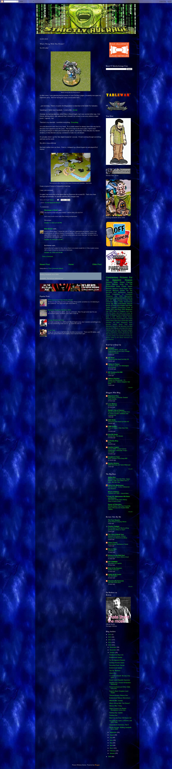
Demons (109, 282)
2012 (110, 640)
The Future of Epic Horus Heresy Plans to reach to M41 (117, 500)
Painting (129, 282)
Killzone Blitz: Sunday (116, 700)
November (113, 650)
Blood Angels (123, 288)
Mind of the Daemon (115, 568)
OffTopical (119, 317)
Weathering (126, 332)
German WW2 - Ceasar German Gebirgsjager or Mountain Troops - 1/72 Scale (118, 450)
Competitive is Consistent (122, 294)
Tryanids (114, 307)
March (112, 748)
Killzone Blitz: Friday (115, 706)
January (112, 753)
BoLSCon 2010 (111, 292)
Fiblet (130, 318)
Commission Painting (112, 298)
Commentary (112, 277)
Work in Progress (119, 311)
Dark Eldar (129, 305)
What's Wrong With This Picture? (119, 703)
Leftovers (113, 335)
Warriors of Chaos (111, 318)
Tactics (108, 307)
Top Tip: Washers (114, 670)
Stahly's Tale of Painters (116, 410)
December (113, 647)
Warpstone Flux (113, 396)
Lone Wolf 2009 (123, 328)
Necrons (108, 290)
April (111, 745)
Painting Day (113, 715)
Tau (116, 330)
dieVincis (111, 348)
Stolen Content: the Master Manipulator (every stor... (118, 709)
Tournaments (128, 301)
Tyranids (120, 300)
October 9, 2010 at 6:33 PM (53, 223)
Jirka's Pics (112, 673)
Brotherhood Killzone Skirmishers (119, 698)
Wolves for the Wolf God (116, 555)
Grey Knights (121, 305)
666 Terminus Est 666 (115, 372)
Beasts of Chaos (111, 305)
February (113, 750)
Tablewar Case (110, 330)
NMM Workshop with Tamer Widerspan (119, 465)
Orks (117, 313)
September (113, 732)
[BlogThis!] (63, 200)
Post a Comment (47, 256)
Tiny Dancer (111, 374)
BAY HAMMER (112, 561)
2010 (110, 645)
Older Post (96, 264)
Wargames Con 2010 (114, 296)
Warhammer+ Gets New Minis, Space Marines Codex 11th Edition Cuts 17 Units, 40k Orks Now (119, 480)
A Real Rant (128, 300)
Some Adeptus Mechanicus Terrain (118, 544)
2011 (109, 642)
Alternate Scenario (113, 333)
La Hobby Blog (113, 441)
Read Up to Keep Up (126, 313)
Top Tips (129, 290)
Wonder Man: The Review (115, 436)
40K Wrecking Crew (123, 326)
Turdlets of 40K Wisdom (116, 337)
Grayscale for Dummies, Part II (119, 725)
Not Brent (116, 322)
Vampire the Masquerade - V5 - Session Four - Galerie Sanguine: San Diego (119, 381)
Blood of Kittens (113, 492)
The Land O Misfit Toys (116, 534)
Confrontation (122, 303)
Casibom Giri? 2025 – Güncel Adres (118, 493)
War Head (111, 357)
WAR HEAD (111, 420)
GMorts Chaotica (113, 378)
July (111, 737)
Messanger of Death (51, 210)
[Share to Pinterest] (69, 200)
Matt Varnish (48, 229)
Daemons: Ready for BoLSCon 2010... (60, 310)
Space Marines (112, 284)
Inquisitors (108, 322)
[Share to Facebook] (67, 200)
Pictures (124, 277)
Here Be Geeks (113, 434)
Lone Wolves (112, 404)
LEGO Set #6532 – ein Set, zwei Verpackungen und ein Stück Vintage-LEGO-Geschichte (119, 351)
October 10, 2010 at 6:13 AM (53, 239)
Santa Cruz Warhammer (116, 485)
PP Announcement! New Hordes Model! (60, 300)
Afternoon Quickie (118, 290)
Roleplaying (124, 322)
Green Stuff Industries (124, 333)
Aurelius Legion (113, 447)
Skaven (130, 328)
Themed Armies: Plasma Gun (118, 695)
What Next (111, 339)
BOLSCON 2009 (125, 298)
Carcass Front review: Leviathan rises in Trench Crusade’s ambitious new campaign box (119, 413)
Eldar (118, 286)
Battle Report (119, 282)
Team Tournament (122, 330)
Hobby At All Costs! (114, 574)
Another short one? (113, 569)
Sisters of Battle (121, 315)
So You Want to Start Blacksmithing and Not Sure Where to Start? (118, 529)
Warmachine (128, 296)
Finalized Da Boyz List (116, 655)
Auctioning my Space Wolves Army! (118, 557)
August (112, 735)
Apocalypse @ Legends (115, 563)
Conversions (122, 307)
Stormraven (129, 315)
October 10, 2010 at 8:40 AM (53, 252)
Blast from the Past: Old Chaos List (120, 718)
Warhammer (122, 292)
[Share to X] (65, 200)
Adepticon (115, 288)
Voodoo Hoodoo (113, 463)
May (111, 743)
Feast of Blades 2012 (123, 318)
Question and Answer (124, 335)
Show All (130, 387)
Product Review (127, 317)
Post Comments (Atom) (55, 268)
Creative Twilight (113, 526)
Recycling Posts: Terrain (117, 665)
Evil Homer (112, 313)
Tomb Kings (128, 324)
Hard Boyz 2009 (119, 309)
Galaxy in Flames (114, 364)
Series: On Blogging (111, 315)
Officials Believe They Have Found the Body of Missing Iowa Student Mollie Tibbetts (119, 507)
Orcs (117, 335)
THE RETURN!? (112, 576)
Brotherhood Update (115, 657)
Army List (124, 284)
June (111, 740)
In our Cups (51, 330)
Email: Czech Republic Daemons (119, 680)
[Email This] (62, 200)
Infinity (130, 320)
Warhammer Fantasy (116, 332)
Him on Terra (112, 549)
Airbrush (129, 303)
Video (130, 288)
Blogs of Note (110, 317)
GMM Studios (112, 426)
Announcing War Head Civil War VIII (118, 359)
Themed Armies (118, 324)
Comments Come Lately (114, 301)
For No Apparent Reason (53, 202)
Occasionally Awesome (116, 581)
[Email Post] (58, 200)
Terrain (108, 303)
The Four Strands (114, 520)
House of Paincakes (122, 320)
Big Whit (114, 303)
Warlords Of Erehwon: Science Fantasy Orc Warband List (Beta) (117, 537)
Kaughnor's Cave (114, 457)
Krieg (109, 442)
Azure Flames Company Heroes (117, 521)
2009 (110, 756)
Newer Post (45, 264)
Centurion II (111, 550)
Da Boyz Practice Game (116, 662)
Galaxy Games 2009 (111, 320)
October (112, 652)
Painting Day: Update (116, 712)
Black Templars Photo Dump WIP (117, 458)
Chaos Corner (112, 542)
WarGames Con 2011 (112, 326)
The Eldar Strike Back (114, 582)
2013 (110, 637)
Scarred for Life (112, 405)
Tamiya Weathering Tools (56, 320)
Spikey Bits (112, 477)
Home (71, 264)
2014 (110, 634)
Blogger (97, 765)
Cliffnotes (116, 328)
